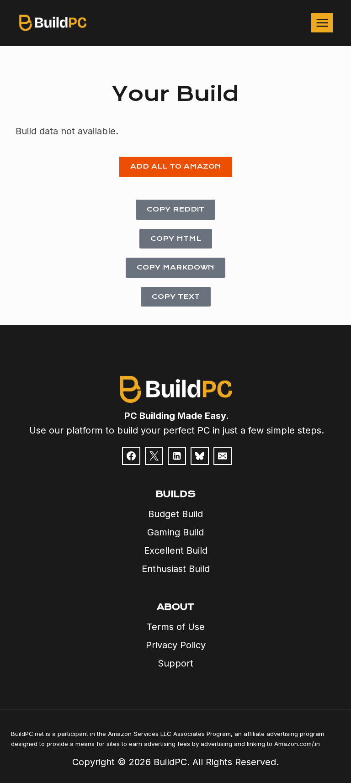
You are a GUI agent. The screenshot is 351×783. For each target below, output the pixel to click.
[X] (154, 456)
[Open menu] (322, 22)
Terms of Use (176, 626)
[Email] (222, 456)
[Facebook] (131, 456)
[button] (175, 167)
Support (175, 663)
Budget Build (175, 513)
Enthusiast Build (176, 568)
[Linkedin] (177, 456)
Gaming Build (175, 532)
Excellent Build (175, 550)
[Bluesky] (200, 456)
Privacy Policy (176, 645)
